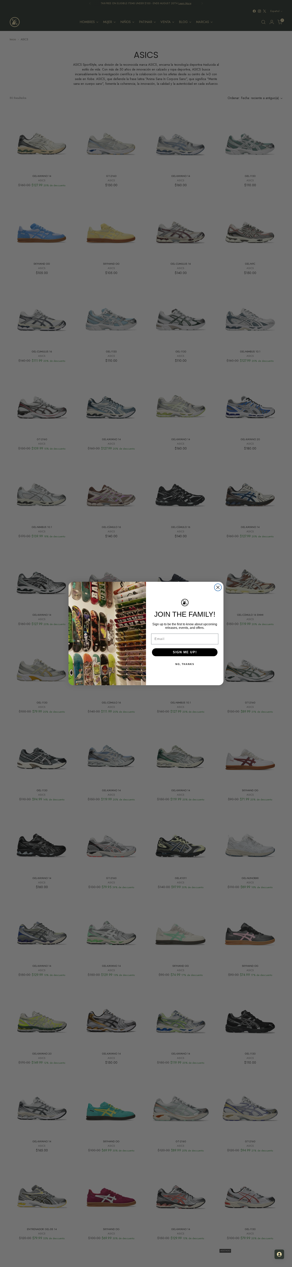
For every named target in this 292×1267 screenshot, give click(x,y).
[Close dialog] (217, 587)
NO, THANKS (184, 664)
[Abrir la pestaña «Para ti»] (279, 1254)
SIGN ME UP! (185, 652)
